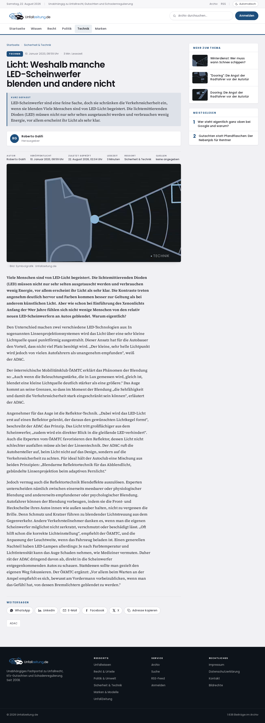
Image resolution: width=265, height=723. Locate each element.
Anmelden (246, 16)
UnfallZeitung (103, 699)
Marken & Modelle (106, 692)
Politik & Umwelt (105, 678)
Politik (67, 29)
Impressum (216, 665)
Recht (51, 29)
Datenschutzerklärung (224, 672)
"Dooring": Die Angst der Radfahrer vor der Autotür (229, 78)
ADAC (13, 623)
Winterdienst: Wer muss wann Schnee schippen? (228, 60)
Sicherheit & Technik (37, 45)
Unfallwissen (102, 665)
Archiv (214, 4)
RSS (223, 4)
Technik (83, 29)
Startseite (17, 29)
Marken (100, 29)
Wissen (36, 29)
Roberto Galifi (32, 136)
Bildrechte (216, 685)
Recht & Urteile (104, 672)
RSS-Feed (158, 678)
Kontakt (214, 678)
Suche (155, 672)
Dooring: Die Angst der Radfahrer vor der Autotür (229, 95)
